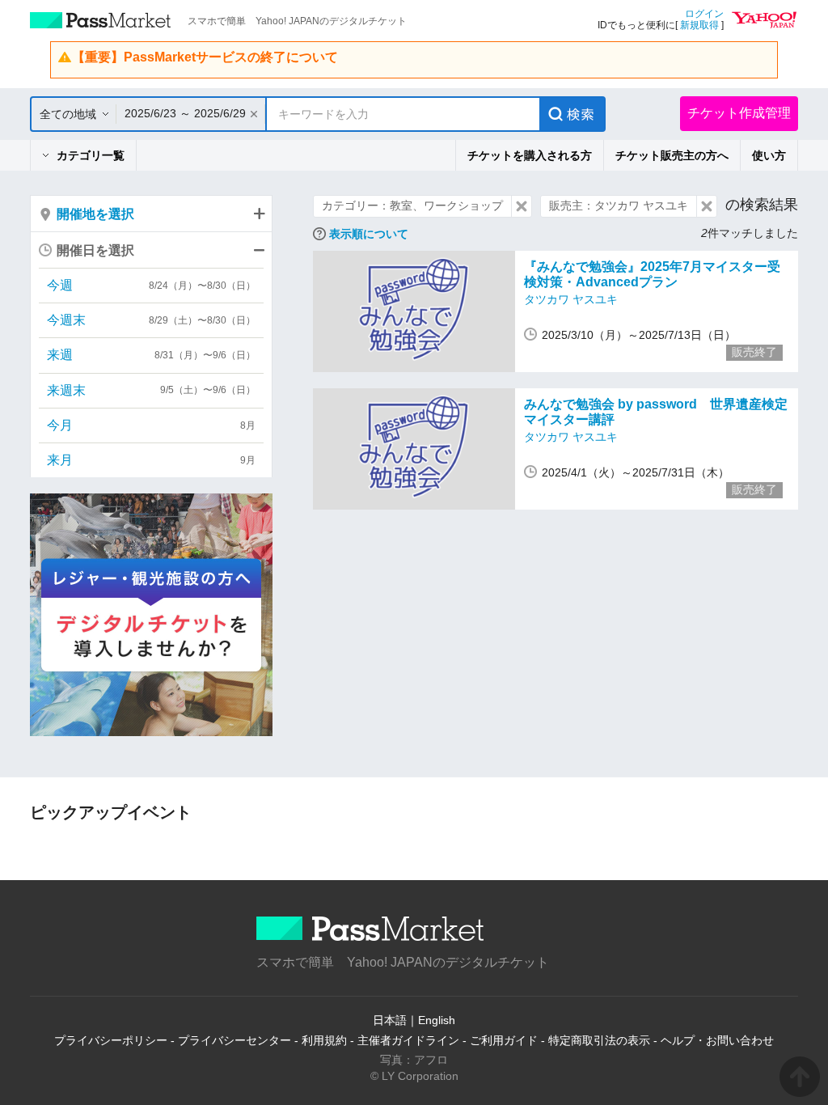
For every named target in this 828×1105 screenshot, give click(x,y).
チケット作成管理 (739, 113)
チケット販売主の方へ (672, 155)
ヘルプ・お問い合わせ (717, 1040)
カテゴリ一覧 (91, 155)
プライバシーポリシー (110, 1040)
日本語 (390, 1020)
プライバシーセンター (234, 1040)
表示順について (368, 233)
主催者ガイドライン (408, 1040)
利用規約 (324, 1040)
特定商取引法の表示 (599, 1040)
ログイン (704, 13)
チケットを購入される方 (529, 155)
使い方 (769, 155)
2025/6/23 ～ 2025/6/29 (185, 113)
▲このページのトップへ (799, 1076)
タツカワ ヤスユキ (571, 299)
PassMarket (100, 20)
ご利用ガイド (504, 1040)
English (436, 1020)
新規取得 (699, 25)
